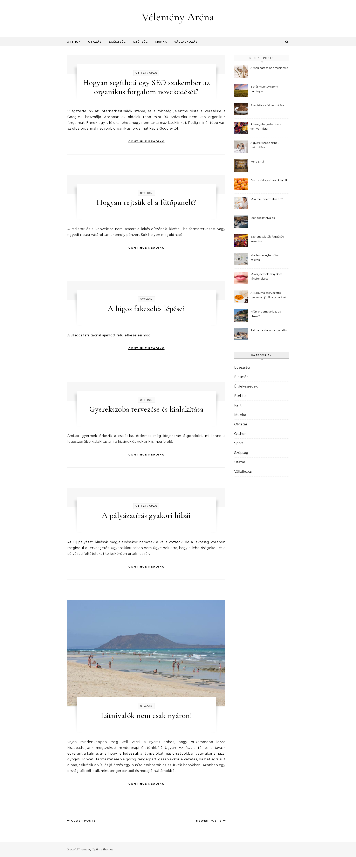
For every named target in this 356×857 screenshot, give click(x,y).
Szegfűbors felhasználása (267, 105)
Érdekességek (246, 386)
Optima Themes (102, 849)
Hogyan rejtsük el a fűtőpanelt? (146, 202)
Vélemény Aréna (178, 16)
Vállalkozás (186, 41)
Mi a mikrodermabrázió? (267, 199)
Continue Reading (146, 141)
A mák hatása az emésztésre (269, 67)
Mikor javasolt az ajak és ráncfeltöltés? (266, 276)
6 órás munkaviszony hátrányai (264, 89)
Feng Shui (257, 161)
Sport (239, 443)
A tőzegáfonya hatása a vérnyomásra (266, 126)
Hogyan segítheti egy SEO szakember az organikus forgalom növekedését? (146, 87)
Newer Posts (209, 820)
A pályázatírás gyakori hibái (146, 515)
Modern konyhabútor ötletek (265, 257)
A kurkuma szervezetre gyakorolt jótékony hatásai (268, 295)
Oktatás (240, 424)
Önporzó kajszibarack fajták (269, 180)
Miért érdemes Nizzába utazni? (266, 314)
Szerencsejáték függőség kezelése (267, 239)
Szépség (140, 41)
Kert (237, 405)
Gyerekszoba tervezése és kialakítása (146, 409)
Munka (161, 41)
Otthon (74, 41)
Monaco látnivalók (263, 217)
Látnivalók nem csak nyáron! (146, 715)
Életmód (241, 377)
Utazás (95, 41)
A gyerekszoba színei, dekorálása (265, 145)
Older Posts (83, 820)
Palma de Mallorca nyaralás (269, 330)
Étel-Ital (241, 396)
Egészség (117, 41)
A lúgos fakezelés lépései (146, 308)
